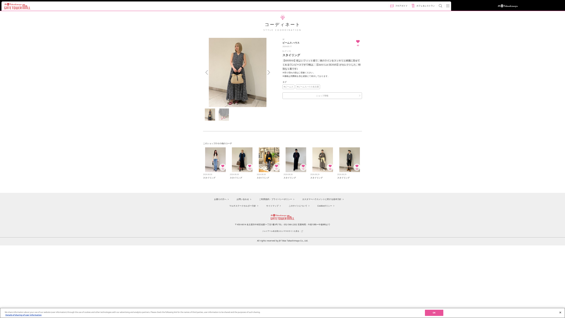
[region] (282, 313)
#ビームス (288, 86)
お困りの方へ (220, 199)
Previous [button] (206, 72)
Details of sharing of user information (23, 315)
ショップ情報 (322, 95)
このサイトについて (298, 205)
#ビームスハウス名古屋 (308, 86)
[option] (237, 72)
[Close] (560, 312)
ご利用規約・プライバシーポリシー (275, 199)
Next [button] (268, 72)
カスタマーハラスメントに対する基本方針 (321, 199)
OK (434, 312)
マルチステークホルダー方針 (242, 205)
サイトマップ (272, 205)
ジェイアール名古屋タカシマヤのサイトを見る (280, 231)
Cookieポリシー (324, 205)
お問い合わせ (243, 199)
